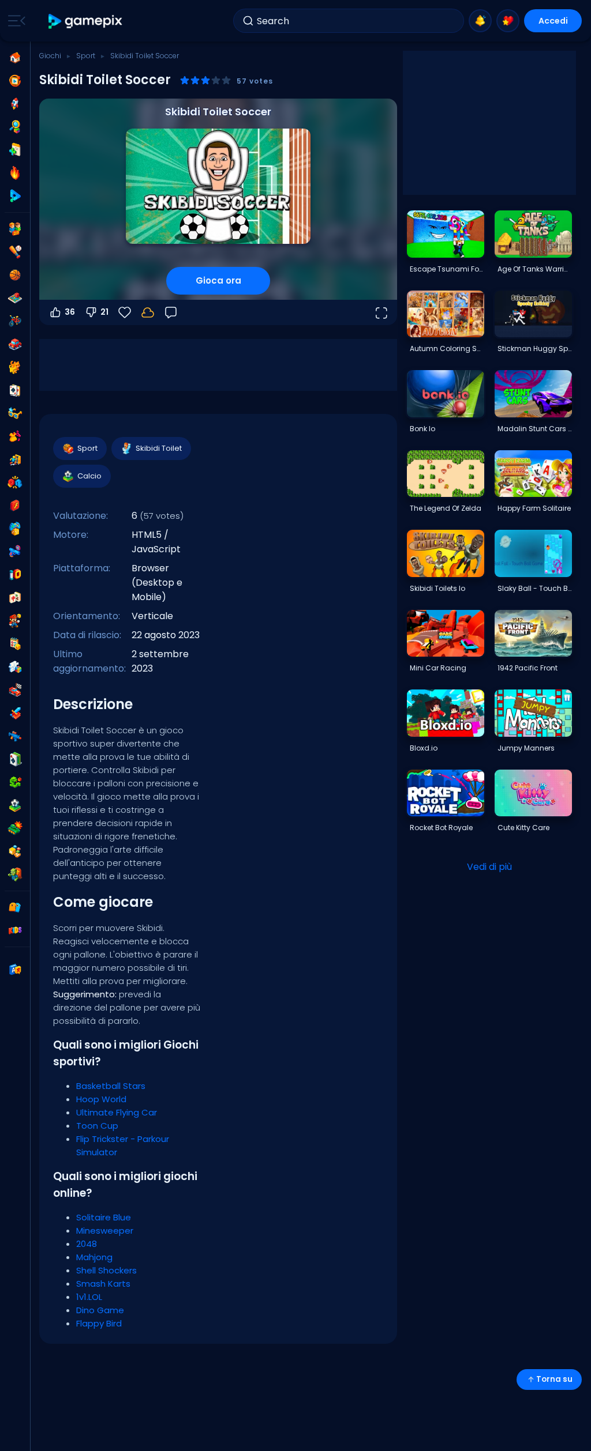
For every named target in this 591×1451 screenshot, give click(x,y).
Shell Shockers (106, 1270)
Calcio (89, 475)
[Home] (15, 57)
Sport (85, 56)
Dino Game (100, 1310)
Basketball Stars (110, 1086)
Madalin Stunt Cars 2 (534, 429)
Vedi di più (489, 866)
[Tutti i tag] (15, 907)
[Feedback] (171, 312)
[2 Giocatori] (15, 228)
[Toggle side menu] (14, 21)
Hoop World (101, 1099)
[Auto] (15, 344)
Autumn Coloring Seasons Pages (447, 348)
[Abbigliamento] (15, 436)
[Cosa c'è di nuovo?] (480, 20)
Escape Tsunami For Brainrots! (447, 269)
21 (104, 312)
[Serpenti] (15, 782)
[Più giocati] (15, 103)
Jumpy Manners (526, 748)
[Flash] (15, 505)
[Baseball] (15, 251)
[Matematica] (15, 643)
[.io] (15, 574)
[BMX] (15, 321)
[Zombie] (15, 874)
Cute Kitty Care (523, 827)
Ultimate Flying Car (116, 1112)
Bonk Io (422, 429)
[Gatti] (15, 367)
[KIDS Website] (15, 930)
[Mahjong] (15, 597)
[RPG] (15, 713)
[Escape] (15, 459)
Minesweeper (104, 1230)
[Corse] (15, 690)
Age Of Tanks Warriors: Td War (534, 269)
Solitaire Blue (103, 1217)
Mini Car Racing (438, 668)
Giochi (50, 56)
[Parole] (15, 851)
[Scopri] (15, 126)
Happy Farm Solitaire (534, 508)
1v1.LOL (89, 1297)
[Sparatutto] (15, 736)
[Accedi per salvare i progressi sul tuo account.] (148, 312)
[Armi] (15, 551)
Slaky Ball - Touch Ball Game (534, 588)
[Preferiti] (507, 20)
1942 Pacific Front (528, 668)
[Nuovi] (15, 149)
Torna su (554, 1379)
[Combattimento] (15, 482)
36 (70, 312)
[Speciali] (15, 196)
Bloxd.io (423, 748)
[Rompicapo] (15, 667)
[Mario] (15, 620)
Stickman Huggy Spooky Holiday (534, 348)
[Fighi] (15, 413)
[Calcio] (15, 805)
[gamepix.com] (85, 21)
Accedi (553, 21)
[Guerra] (15, 828)
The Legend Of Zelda (445, 508)
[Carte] (15, 390)
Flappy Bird (99, 1323)
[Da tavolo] (15, 298)
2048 (86, 1244)
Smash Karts (103, 1283)
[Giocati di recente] (15, 80)
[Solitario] (15, 759)
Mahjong (94, 1257)
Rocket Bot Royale (441, 827)
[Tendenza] (15, 172)
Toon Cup (97, 1126)
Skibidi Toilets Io (437, 588)
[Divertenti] (15, 528)
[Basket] (15, 275)
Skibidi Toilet (159, 448)
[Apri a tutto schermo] (381, 312)
